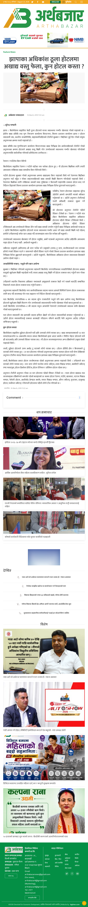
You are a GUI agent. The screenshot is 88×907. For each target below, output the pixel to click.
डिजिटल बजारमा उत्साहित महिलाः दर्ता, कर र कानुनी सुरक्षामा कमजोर (29, 783)
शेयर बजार (68, 868)
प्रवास (66, 864)
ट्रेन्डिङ (7, 571)
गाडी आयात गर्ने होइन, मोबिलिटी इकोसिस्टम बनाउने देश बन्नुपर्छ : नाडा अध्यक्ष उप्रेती (34, 730)
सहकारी (47, 866)
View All (11, 876)
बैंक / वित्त (58, 859)
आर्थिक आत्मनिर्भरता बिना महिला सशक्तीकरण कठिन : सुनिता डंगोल (30, 473)
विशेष (44, 624)
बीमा (66, 854)
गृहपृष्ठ (47, 855)
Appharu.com (75, 904)
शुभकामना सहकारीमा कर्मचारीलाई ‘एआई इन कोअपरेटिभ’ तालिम (46, 613)
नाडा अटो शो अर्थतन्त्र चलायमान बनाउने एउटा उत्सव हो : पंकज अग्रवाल (46, 577)
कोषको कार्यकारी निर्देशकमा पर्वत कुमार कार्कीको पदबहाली (27, 537)
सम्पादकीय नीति (32, 898)
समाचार (47, 859)
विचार (76, 861)
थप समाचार (44, 412)
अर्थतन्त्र (77, 865)
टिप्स (46, 862)
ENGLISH (55, 2)
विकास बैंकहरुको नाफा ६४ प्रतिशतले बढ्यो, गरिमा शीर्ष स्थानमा (46, 595)
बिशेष (76, 858)
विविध (57, 866)
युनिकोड (68, 2)
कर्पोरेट (77, 854)
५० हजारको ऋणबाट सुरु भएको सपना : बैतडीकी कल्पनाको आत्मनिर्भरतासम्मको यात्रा (35, 836)
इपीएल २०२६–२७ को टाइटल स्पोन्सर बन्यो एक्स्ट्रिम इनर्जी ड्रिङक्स (29, 442)
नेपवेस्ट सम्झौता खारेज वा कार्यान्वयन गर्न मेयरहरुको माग (46, 586)
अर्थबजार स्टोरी (67, 859)
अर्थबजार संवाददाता (16, 115)
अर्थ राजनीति (59, 862)
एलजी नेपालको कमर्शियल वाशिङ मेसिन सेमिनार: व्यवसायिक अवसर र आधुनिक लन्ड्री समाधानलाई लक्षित (42, 505)
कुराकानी (58, 855)
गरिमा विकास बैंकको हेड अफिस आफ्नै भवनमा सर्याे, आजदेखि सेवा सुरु (46, 604)
